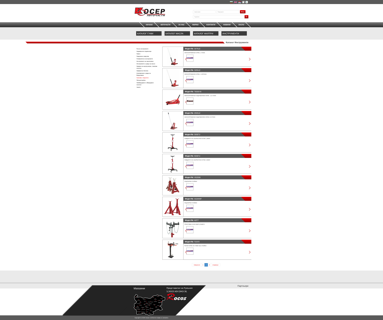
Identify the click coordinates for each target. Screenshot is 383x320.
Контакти (210, 25)
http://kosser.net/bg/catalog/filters (205, 33)
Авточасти (165, 25)
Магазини (139, 288)
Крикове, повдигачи (143, 78)
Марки (195, 25)
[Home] (150, 12)
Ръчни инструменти (142, 49)
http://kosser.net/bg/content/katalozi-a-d (149, 277)
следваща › (215, 265)
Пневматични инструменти (145, 59)
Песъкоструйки (141, 80)
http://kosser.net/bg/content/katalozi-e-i (177, 277)
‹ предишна (196, 265)
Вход (242, 12)
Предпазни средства (143, 56)
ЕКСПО (241, 25)
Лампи (138, 87)
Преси (138, 54)
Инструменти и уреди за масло (146, 64)
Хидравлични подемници (144, 51)
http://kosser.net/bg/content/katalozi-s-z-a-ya (234, 277)
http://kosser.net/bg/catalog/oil (177, 33)
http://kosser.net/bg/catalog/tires (149, 33)
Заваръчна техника (142, 71)
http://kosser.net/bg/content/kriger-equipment (234, 33)
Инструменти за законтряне (145, 61)
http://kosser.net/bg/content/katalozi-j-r (205, 277)
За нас (181, 25)
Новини (227, 25)
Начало (149, 25)
